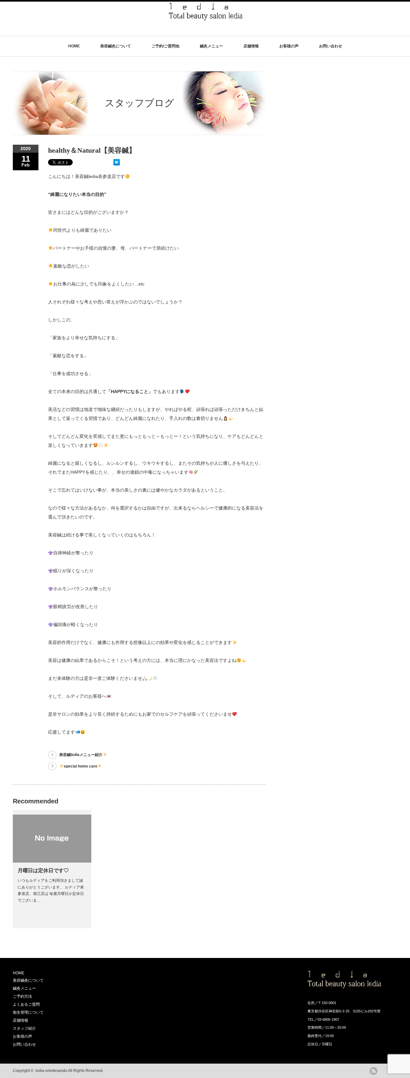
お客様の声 (289, 46)
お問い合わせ (330, 46)
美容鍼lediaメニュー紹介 (80, 754)
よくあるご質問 (26, 1004)
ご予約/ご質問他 (165, 46)
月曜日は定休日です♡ (43, 870)
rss (373, 1071)
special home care (80, 766)
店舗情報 (251, 46)
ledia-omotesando (51, 1070)
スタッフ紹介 (24, 1028)
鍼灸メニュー (211, 46)
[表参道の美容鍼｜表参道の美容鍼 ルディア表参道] (205, 17)
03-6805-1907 (328, 1019)
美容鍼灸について (115, 46)
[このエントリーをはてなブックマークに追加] (116, 163)
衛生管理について (28, 1012)
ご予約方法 (22, 996)
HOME (74, 46)
